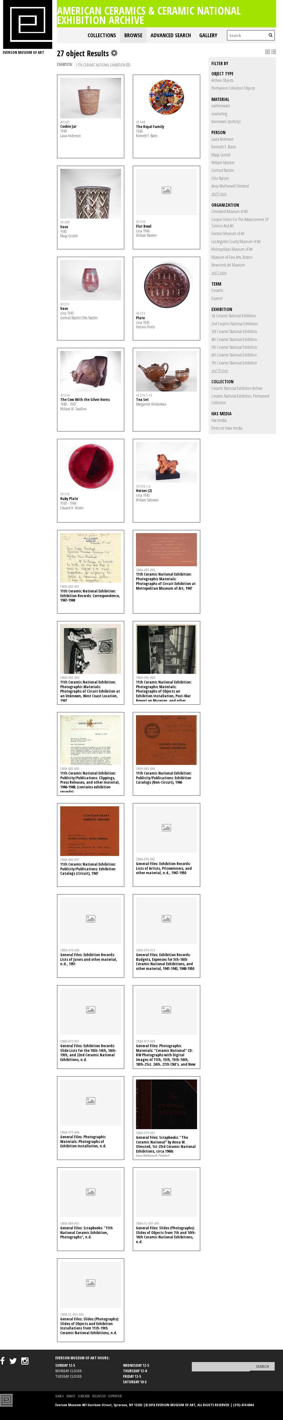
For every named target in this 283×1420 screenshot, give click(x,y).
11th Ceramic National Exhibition (101, 65)
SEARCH (59, 1396)
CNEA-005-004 (145, 677)
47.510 (140, 221)
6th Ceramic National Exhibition (234, 355)
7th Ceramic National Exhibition (234, 363)
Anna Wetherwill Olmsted (230, 186)
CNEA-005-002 (145, 570)
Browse (133, 35)
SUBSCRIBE (84, 1396)
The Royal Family (150, 126)
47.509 (64, 222)
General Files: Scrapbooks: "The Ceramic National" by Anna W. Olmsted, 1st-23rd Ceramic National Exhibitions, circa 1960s (166, 1144)
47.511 (64, 304)
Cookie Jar (68, 126)
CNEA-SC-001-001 (147, 1223)
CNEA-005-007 (69, 859)
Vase (64, 226)
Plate (140, 317)
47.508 (140, 122)
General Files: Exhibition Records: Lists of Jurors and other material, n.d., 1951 (88, 959)
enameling (219, 114)
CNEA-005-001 (69, 586)
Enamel (216, 298)
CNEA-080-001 (69, 1223)
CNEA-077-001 (69, 1041)
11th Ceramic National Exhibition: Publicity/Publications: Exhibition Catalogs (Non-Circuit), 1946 (164, 777)
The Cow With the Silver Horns (85, 399)
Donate (70, 1396)
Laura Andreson (222, 139)
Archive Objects (222, 80)
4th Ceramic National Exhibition (234, 339)
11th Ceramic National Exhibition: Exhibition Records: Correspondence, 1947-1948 (90, 595)
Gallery (208, 35)
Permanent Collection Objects (233, 88)
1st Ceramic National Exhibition (233, 316)
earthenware (220, 106)
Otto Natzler (220, 178)
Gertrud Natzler (222, 170)
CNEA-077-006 (69, 1132)
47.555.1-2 (143, 486)
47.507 (64, 122)
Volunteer (99, 1396)
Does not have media (226, 428)
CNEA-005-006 (145, 768)
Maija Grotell (220, 155)
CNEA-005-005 (69, 768)
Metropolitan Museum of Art (232, 249)
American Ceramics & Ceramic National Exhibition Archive (149, 15)
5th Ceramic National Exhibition (234, 347)
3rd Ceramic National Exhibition (234, 331)
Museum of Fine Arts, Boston (232, 257)
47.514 (64, 395)
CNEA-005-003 (69, 677)
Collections (102, 35)
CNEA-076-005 (145, 859)
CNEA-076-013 (145, 950)
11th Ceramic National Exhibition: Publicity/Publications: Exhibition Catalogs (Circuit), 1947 (88, 868)
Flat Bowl (143, 226)
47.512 (140, 313)
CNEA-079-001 (145, 1133)
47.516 (64, 494)
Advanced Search (171, 35)
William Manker (223, 162)
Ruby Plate (69, 498)
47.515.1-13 (144, 395)
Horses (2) (144, 490)
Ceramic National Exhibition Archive (237, 388)
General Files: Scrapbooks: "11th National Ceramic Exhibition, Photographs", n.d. (86, 1232)
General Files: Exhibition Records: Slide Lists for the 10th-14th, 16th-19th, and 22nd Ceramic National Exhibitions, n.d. (88, 1052)
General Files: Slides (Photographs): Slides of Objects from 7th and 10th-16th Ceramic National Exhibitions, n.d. (166, 1234)
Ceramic (217, 290)
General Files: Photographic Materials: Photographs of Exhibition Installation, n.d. (83, 1141)
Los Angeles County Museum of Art (236, 241)
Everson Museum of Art (228, 233)
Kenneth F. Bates (223, 147)
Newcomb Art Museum (228, 265)
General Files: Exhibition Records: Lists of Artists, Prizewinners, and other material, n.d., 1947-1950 (164, 868)
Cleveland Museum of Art (229, 211)
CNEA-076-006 (69, 950)
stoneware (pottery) (226, 121)
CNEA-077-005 (145, 1041)
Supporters (115, 1396)
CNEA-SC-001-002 (72, 1314)
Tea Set (142, 399)
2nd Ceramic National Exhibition (234, 324)
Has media (219, 420)
